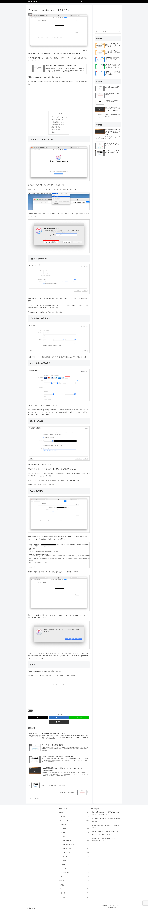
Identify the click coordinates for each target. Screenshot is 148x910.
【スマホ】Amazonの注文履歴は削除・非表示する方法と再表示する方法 (106, 813)
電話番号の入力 (56, 127)
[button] (59, 722)
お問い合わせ (105, 905)
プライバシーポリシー (115, 905)
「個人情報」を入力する (59, 122)
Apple (31, 710)
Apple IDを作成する (57, 119)
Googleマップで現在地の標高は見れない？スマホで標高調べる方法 (106, 840)
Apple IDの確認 (56, 129)
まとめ (54, 132)
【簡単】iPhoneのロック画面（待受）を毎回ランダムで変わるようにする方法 (106, 833)
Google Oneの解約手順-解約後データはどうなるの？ (106, 826)
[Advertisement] (59, 98)
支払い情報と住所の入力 (59, 124)
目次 (56, 113)
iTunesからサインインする (59, 117)
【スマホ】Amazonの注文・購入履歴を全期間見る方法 (106, 820)
